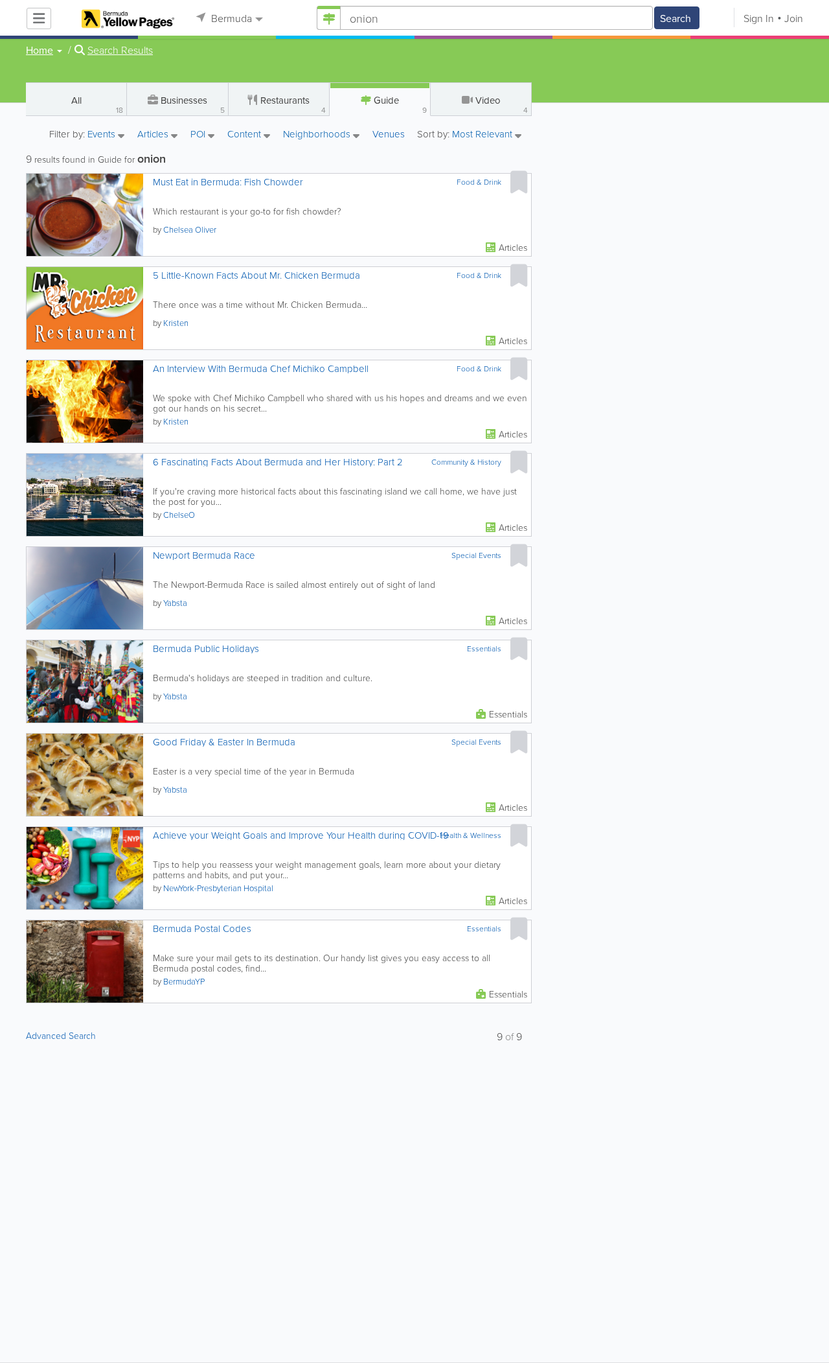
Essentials (484, 649)
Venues (388, 134)
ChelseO (179, 514)
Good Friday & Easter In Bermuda (224, 742)
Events (102, 135)
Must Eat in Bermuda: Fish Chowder (228, 182)
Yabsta (175, 603)
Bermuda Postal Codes (202, 928)
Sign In (759, 18)
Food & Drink (479, 182)
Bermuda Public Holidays (206, 648)
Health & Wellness (470, 835)
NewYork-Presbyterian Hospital (218, 888)
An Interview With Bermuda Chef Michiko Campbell (261, 368)
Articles (154, 135)
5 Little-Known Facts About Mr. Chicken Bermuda (256, 275)
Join (793, 18)
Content (245, 135)
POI (199, 135)
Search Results (120, 50)
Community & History (466, 462)
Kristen (175, 323)
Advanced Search (61, 1035)
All (97, 104)
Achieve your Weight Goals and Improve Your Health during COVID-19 (301, 835)
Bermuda (230, 18)
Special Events (476, 555)
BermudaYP (184, 981)
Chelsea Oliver (189, 229)
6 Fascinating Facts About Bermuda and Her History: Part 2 (278, 462)
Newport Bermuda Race (204, 555)
